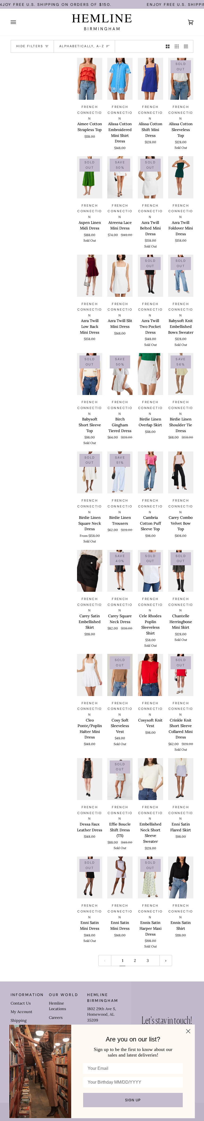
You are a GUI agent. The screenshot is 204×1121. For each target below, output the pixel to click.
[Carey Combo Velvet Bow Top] (180, 472)
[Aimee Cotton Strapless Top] (89, 79)
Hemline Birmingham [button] (102, 997)
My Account (21, 1011)
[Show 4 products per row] (187, 46)
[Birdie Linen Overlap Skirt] (150, 374)
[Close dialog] (188, 1031)
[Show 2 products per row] (167, 46)
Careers (56, 1017)
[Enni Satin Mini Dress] (120, 878)
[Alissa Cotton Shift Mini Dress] (150, 79)
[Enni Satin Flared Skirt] (180, 779)
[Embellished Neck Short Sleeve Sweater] (150, 779)
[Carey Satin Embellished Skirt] (89, 571)
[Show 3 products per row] (176, 46)
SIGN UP (133, 1100)
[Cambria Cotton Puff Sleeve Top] (150, 472)
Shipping (19, 1020)
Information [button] (27, 994)
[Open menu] (19, 22)
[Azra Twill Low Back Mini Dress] (89, 276)
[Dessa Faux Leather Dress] (89, 779)
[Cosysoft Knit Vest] (150, 675)
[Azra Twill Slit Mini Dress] (120, 276)
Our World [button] (63, 994)
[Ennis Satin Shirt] (180, 878)
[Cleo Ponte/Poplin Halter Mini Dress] (89, 675)
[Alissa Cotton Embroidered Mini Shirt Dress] (120, 79)
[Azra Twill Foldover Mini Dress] (180, 177)
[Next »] (165, 960)
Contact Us (21, 1003)
